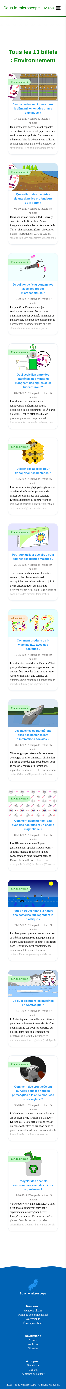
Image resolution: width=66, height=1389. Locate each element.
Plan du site (33, 1365)
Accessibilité (33, 1318)
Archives (33, 1344)
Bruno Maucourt (50, 1384)
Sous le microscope (21, 8)
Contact (33, 1369)
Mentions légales (33, 1310)
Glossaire (33, 1348)
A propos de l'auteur (33, 1373)
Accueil (33, 1340)
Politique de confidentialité (33, 1314)
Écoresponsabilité (33, 1323)
